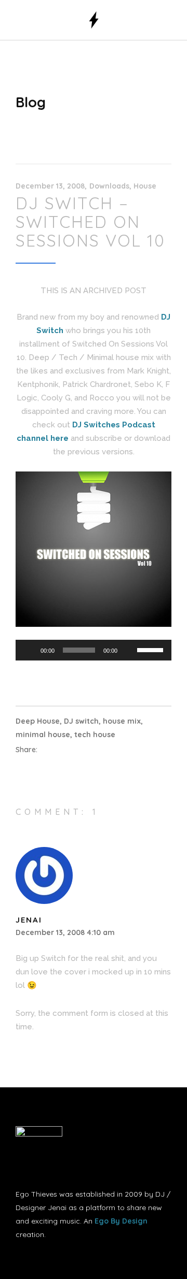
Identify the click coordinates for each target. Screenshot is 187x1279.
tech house (94, 734)
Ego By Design (121, 1221)
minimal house (43, 734)
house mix (122, 721)
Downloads (109, 186)
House (144, 186)
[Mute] (129, 650)
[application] (93, 650)
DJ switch (81, 721)
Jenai (29, 920)
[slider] (151, 649)
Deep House (38, 721)
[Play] (29, 650)
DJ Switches (96, 424)
